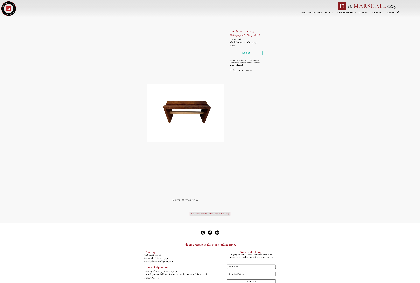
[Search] (398, 12)
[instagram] (202, 232)
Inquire (246, 53)
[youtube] (217, 232)
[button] (330, 13)
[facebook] (210, 232)
